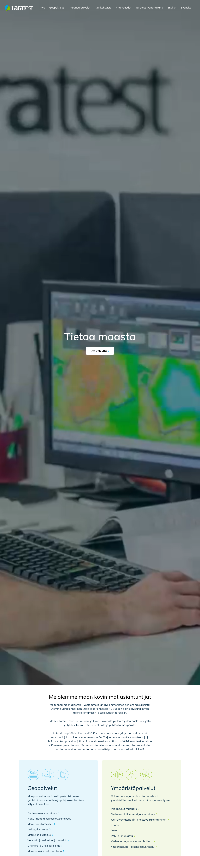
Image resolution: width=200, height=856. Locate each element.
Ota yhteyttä (99, 351)
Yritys (41, 7)
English (171, 7)
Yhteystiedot (123, 7)
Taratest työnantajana (149, 7)
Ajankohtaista (103, 7)
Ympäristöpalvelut (79, 7)
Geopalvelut (56, 7)
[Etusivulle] (18, 7)
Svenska (186, 7)
